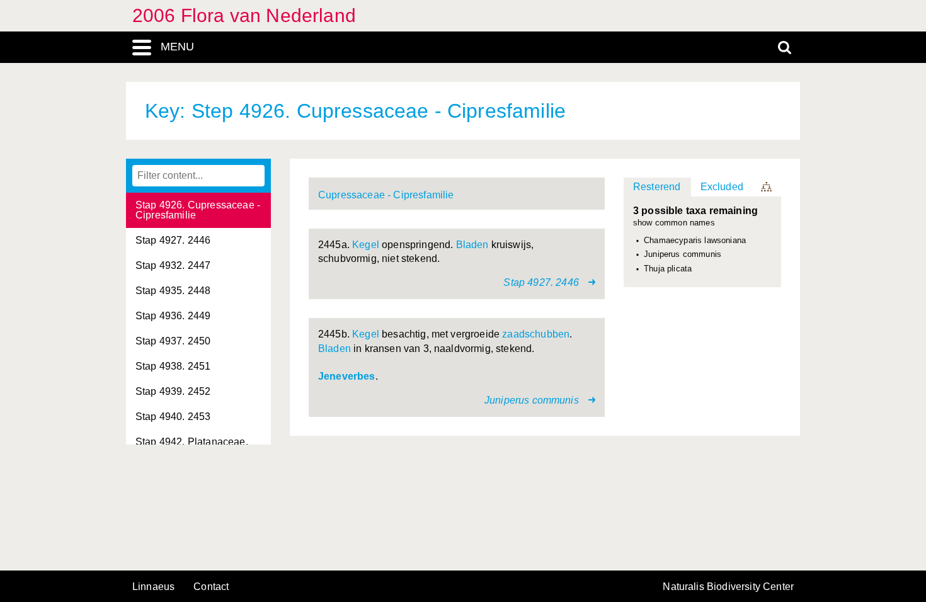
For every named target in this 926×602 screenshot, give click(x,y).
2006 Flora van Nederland (244, 15)
